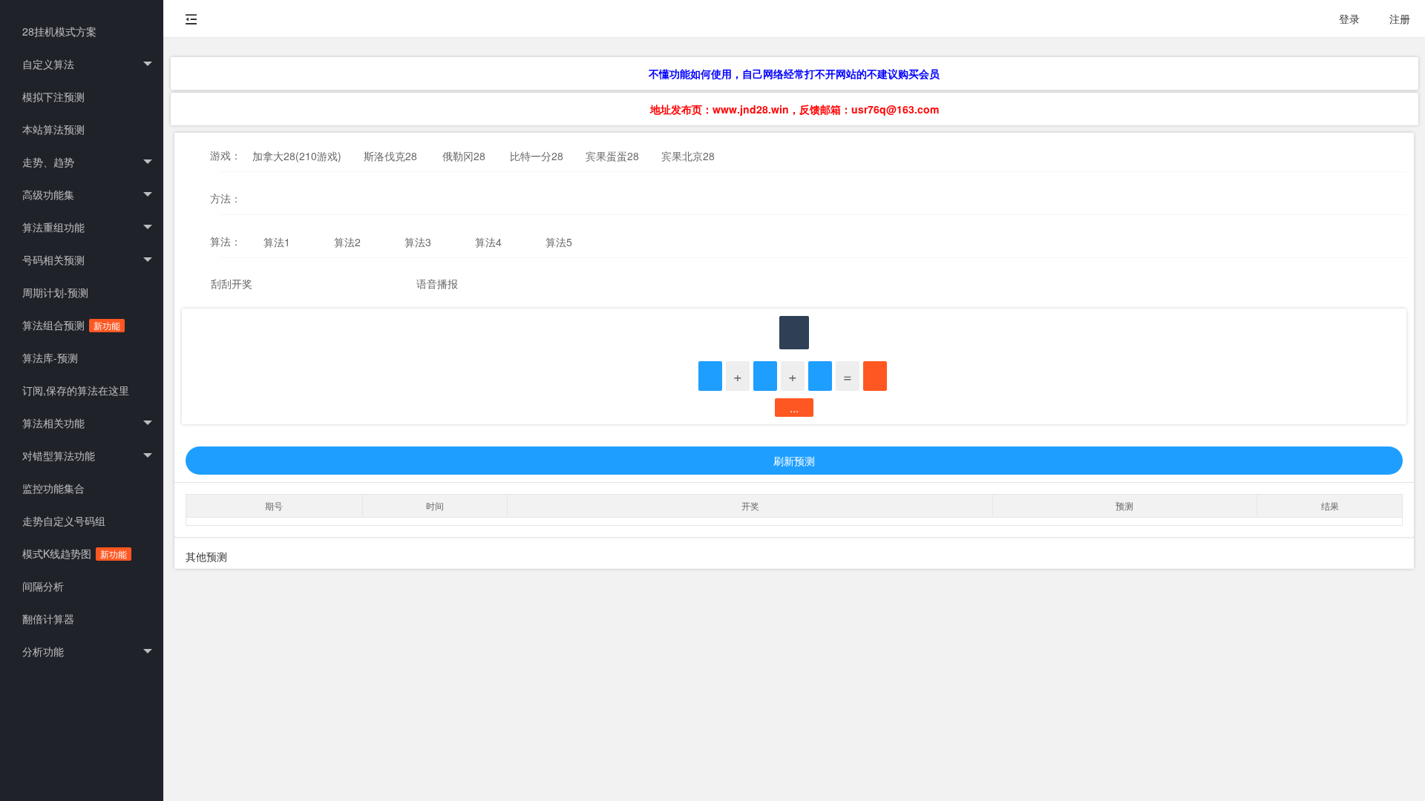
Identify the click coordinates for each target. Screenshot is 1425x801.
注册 (1399, 18)
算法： (225, 241)
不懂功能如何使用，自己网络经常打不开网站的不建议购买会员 (794, 73)
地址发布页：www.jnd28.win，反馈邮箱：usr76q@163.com (794, 109)
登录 (1349, 18)
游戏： (225, 155)
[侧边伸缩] (191, 18)
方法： (225, 198)
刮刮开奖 (231, 283)
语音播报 (437, 283)
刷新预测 (794, 460)
